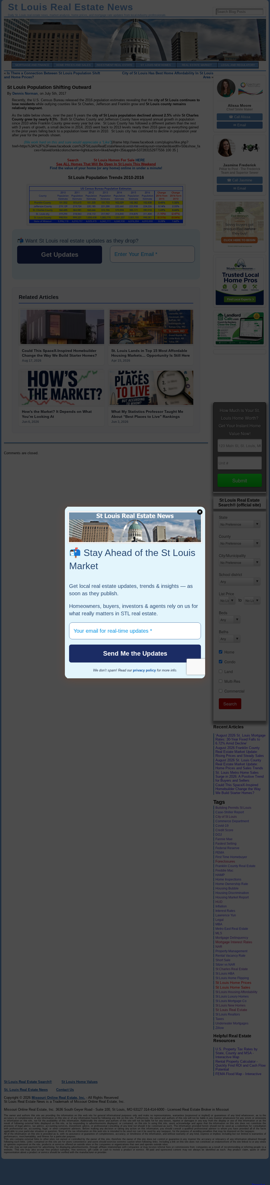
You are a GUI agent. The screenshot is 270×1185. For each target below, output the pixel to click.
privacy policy (144, 670)
